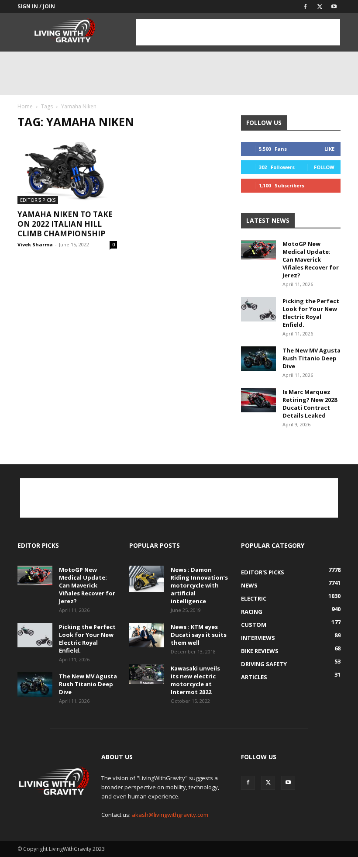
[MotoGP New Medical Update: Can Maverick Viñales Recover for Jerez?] (258, 249)
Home (25, 106)
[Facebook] (305, 6)
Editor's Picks (37, 200)
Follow (324, 167)
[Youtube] (334, 6)
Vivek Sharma (35, 244)
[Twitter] (319, 6)
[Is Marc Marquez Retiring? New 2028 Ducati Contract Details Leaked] (258, 400)
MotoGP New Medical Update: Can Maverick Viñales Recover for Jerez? (310, 259)
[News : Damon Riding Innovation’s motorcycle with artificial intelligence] (146, 579)
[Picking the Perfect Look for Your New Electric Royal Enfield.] (258, 309)
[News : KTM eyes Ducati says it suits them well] (146, 635)
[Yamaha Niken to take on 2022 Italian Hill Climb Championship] (67, 171)
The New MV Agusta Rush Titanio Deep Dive (311, 358)
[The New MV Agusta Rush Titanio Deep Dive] (258, 358)
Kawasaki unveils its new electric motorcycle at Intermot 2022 (195, 680)
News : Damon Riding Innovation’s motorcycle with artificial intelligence (199, 585)
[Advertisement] (238, 32)
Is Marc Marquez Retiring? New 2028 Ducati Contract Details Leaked (309, 403)
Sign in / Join (36, 6)
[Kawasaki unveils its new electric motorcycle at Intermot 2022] (146, 674)
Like (329, 148)
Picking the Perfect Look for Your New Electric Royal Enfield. (310, 312)
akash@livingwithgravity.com (170, 815)
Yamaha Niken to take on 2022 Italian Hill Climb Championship (65, 223)
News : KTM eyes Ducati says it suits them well (199, 634)
